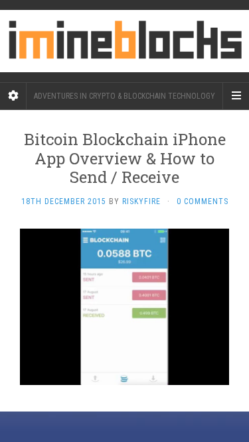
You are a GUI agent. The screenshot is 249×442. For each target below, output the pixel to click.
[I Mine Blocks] (124, 41)
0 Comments (202, 201)
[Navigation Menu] (235, 96)
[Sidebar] (13, 96)
